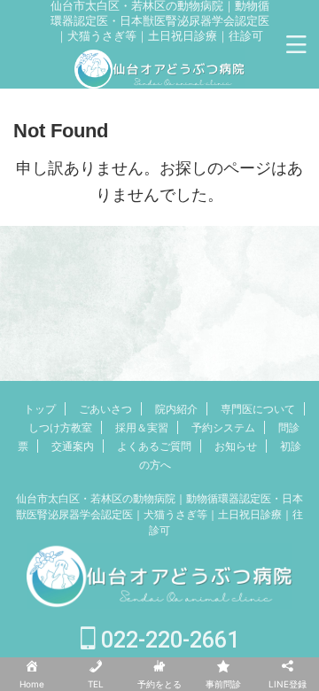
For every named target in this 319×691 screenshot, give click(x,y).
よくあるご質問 (154, 446)
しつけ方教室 (60, 427)
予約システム (223, 427)
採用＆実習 (141, 427)
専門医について (258, 408)
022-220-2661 (167, 640)
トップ (40, 408)
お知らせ (235, 446)
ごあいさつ (105, 408)
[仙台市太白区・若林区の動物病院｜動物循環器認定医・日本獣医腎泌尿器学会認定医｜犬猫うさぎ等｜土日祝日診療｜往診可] (159, 76)
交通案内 (72, 446)
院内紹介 (176, 408)
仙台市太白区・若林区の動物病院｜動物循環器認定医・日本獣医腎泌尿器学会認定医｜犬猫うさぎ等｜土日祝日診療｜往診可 (159, 514)
